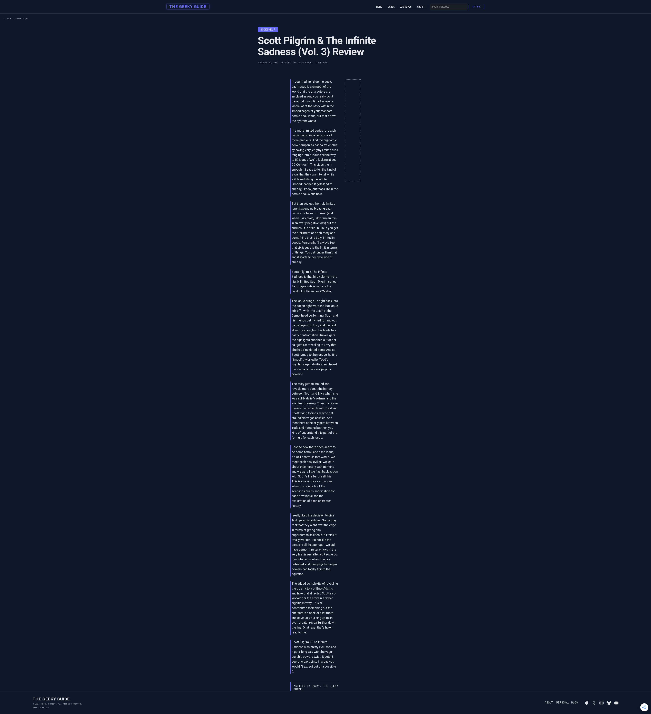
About (421, 6)
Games (391, 6)
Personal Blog (567, 702)
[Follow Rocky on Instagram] (601, 702)
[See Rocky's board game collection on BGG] (587, 702)
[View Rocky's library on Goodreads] (594, 702)
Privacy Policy (41, 707)
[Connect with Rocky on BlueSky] (609, 702)
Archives (406, 6)
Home (379, 6)
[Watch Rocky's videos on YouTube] (616, 702)
